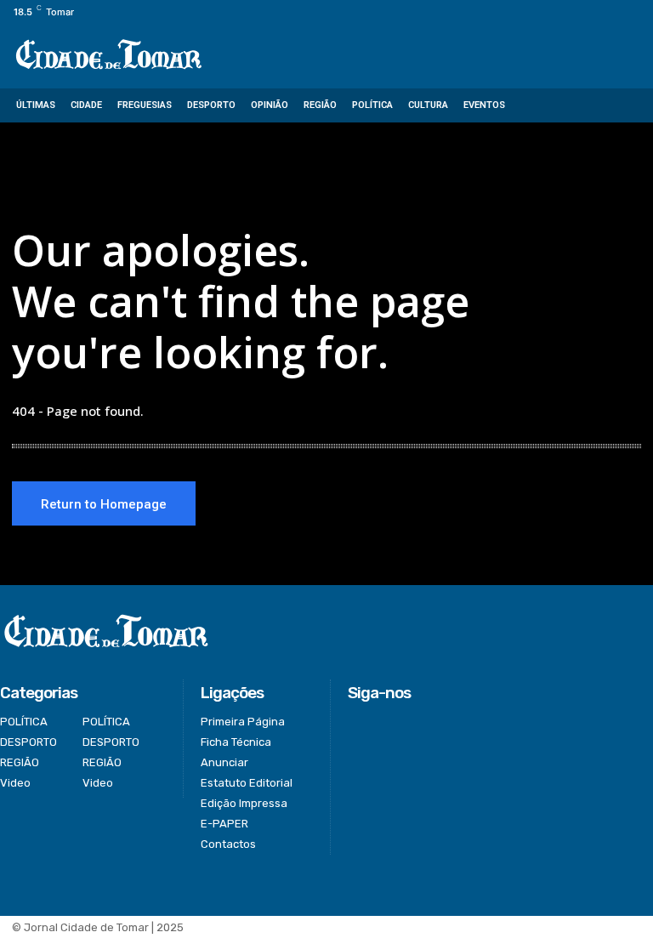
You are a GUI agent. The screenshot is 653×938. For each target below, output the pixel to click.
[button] (627, 105)
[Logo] (109, 56)
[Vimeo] (623, 12)
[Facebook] (566, 12)
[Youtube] (643, 12)
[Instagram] (585, 12)
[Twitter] (605, 12)
